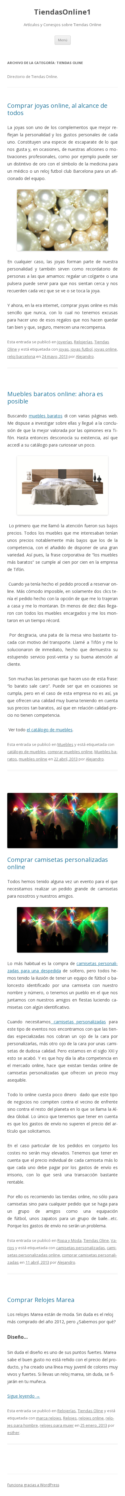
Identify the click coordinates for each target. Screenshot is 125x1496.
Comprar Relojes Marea (40, 1300)
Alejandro (85, 356)
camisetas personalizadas (78, 1022)
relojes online (91, 1418)
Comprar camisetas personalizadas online (57, 863)
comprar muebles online (70, 751)
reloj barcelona (21, 356)
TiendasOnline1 (62, 12)
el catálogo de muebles (50, 730)
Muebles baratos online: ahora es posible (55, 397)
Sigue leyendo (23, 1396)
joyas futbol (82, 349)
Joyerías (64, 342)
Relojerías (83, 342)
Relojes (70, 1418)
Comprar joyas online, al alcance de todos (57, 109)
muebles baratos (45, 416)
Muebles (65, 744)
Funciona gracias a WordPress (33, 1484)
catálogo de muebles (26, 751)
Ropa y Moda (69, 1240)
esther (13, 1432)
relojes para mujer (57, 1425)
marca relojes (48, 1418)
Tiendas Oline (96, 1240)
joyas (64, 349)
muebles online (33, 759)
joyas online (105, 349)
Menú (62, 40)
